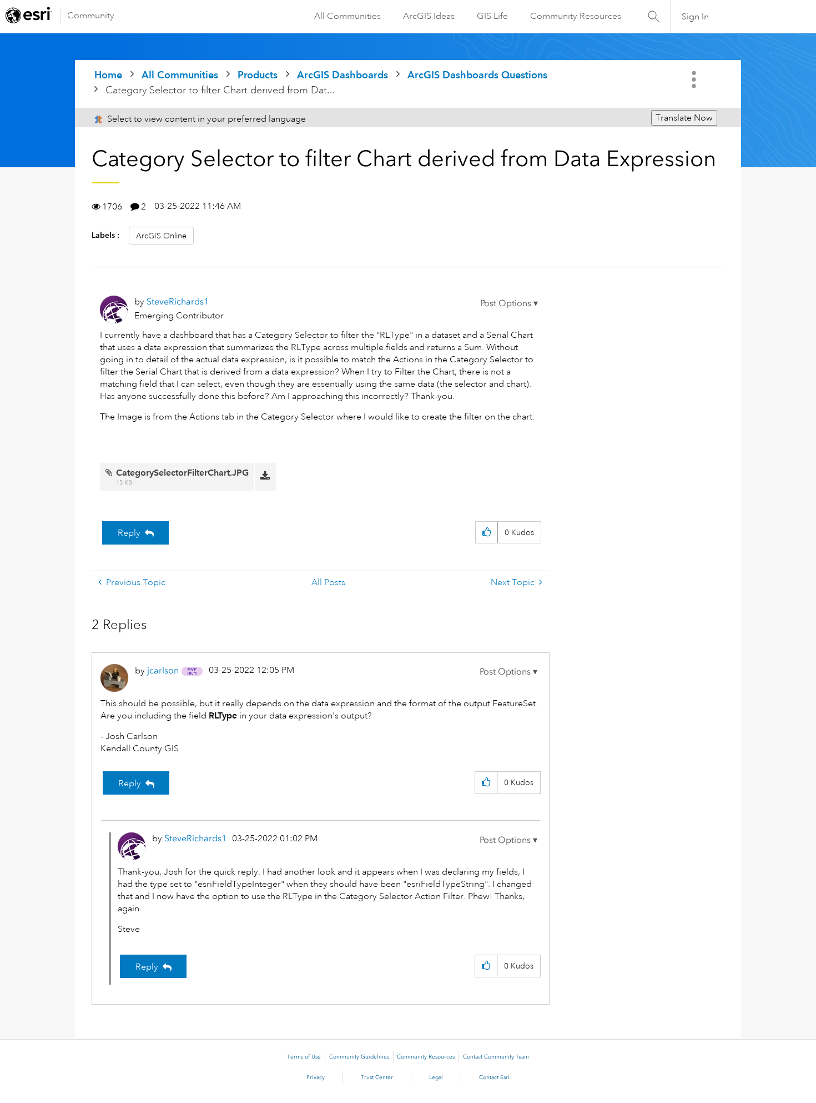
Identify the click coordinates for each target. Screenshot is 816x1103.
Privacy (315, 1077)
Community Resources (575, 16)
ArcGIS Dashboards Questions (477, 75)
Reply (129, 532)
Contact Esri (494, 1077)
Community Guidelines (359, 1057)
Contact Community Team (496, 1057)
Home (108, 75)
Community (90, 15)
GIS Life (492, 16)
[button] (509, 303)
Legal (436, 1077)
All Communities (347, 16)
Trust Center (377, 1077)
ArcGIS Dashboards (342, 75)
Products (258, 75)
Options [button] (695, 79)
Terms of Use (304, 1057)
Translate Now (684, 117)
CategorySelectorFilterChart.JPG (182, 472)
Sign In (695, 16)
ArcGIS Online (161, 236)
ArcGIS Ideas (429, 16)
